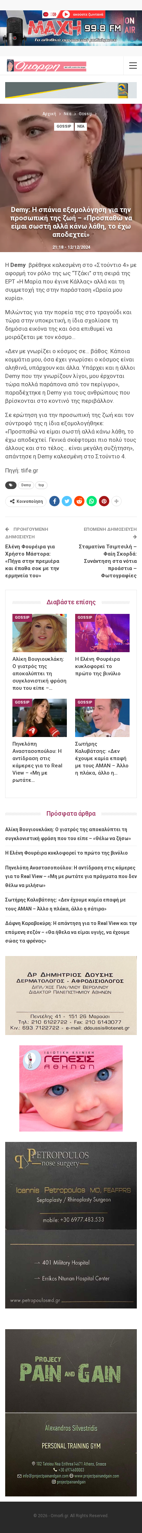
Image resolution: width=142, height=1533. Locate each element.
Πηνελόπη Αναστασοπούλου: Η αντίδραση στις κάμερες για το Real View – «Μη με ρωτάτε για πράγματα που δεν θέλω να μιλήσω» (71, 876)
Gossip (64, 126)
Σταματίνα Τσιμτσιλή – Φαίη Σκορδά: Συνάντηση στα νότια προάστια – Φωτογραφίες (108, 561)
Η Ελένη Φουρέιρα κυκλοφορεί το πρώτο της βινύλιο (66, 853)
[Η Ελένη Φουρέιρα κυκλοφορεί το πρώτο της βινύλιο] (102, 633)
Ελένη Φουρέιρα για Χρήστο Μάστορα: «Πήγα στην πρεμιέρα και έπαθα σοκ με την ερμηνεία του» (32, 561)
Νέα (80, 126)
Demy (26, 485)
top (41, 485)
